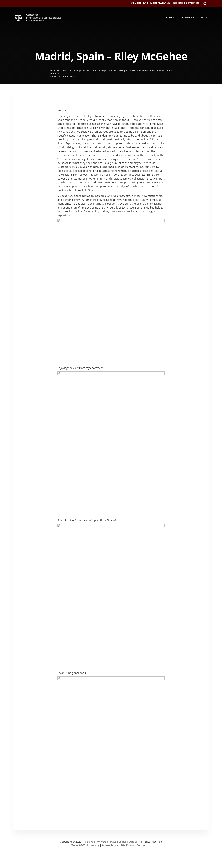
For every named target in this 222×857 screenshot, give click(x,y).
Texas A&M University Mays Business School (110, 841)
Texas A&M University (85, 845)
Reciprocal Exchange (69, 70)
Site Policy (127, 845)
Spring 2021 (124, 70)
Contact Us (144, 845)
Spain (112, 70)
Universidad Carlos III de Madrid (151, 70)
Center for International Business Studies (165, 3)
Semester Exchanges (95, 70)
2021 (52, 70)
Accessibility (110, 845)
